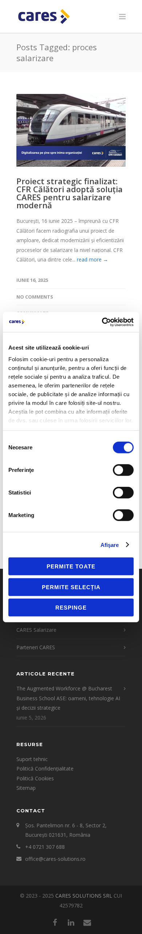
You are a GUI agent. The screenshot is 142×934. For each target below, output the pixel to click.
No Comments (34, 296)
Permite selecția (71, 587)
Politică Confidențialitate (45, 768)
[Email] (87, 922)
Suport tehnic (32, 759)
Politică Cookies (35, 778)
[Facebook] (55, 922)
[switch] (123, 470)
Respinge (71, 607)
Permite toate (71, 566)
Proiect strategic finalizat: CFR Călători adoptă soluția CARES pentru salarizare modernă (69, 193)
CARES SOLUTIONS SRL (83, 895)
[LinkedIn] (71, 922)
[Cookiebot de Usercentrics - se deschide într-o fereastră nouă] (102, 322)
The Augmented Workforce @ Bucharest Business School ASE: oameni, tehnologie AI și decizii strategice (68, 698)
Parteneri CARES (35, 647)
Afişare (109, 544)
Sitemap (26, 787)
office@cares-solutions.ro (55, 858)
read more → (92, 259)
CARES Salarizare (36, 629)
